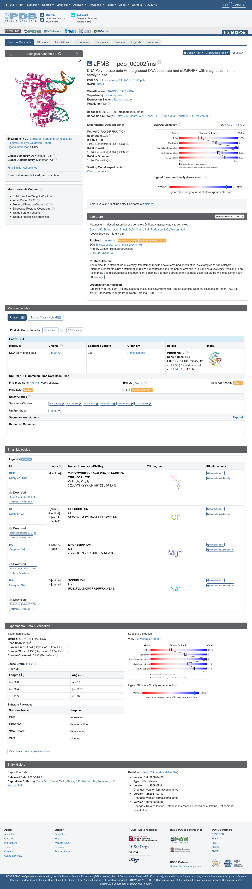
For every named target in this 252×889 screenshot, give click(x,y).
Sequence (102, 42)
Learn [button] (110, 5)
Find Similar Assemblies (22, 167)
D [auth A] (55, 353)
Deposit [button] (32, 5)
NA (11, 580)
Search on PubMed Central (152, 240)
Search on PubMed (128, 240)
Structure (42, 42)
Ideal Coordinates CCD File (23, 496)
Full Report (241, 124)
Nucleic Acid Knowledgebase (185, 866)
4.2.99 (174, 365)
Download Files (217, 52)
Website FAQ (62, 842)
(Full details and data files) (163, 772)
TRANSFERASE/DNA (120, 91)
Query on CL (17, 514)
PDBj (214, 842)
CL (11, 509)
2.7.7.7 (176, 361)
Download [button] (95, 5)
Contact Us (61, 834)
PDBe (215, 838)
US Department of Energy (130, 876)
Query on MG (17, 549)
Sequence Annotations (57, 139)
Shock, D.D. (153, 116)
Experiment (82, 42)
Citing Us (9, 838)
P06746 (34, 382)
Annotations (62, 42)
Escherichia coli (123, 99)
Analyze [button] (78, 5)
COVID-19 (151, 5)
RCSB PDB (14, 4)
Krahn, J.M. (168, 116)
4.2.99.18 (176, 369)
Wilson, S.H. (203, 116)
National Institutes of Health (99, 880)
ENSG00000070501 (141, 390)
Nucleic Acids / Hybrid (45, 317)
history (149, 204)
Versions (152, 42)
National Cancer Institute (186, 876)
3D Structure (75, 330)
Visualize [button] (62, 5)
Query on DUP (18, 478)
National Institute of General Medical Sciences (51, 880)
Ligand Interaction (18, 147)
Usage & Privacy (13, 855)
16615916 (109, 240)
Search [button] (47, 5)
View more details (98, 171)
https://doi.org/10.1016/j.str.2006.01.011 (120, 244)
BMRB (215, 847)
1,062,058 (82, 15)
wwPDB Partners (222, 830)
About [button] (123, 5)
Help (225, 5)
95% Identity (124, 403)
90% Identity (107, 403)
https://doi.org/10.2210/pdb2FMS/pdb (122, 80)
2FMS (100, 84)
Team (7, 847)
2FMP (93, 253)
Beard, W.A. (137, 116)
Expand (238, 417)
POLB (189, 357)
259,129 (50, 15)
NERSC (105, 883)
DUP (12, 473)
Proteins (16, 317)
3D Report (228, 124)
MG (11, 545)
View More (98, 276)
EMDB (215, 851)
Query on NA (17, 585)
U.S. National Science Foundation (75, 876)
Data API (240, 52)
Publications (10, 842)
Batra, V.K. (122, 116)
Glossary (59, 847)
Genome (120, 42)
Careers (137, 5)
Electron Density (18, 143)
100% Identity (142, 403)
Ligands (136, 42)
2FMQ (102, 253)
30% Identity (55, 403)
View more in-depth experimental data (29, 751)
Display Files (193, 52)
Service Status (62, 851)
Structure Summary (19, 42)
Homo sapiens (113, 95)
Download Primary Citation (229, 216)
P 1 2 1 (31, 664)
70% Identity (89, 403)
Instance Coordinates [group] (20, 501)
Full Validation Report (148, 639)
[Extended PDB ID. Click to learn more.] (159, 62)
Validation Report (40, 143)
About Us (9, 834)
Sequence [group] (49, 330)
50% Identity (72, 403)
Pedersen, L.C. (186, 116)
